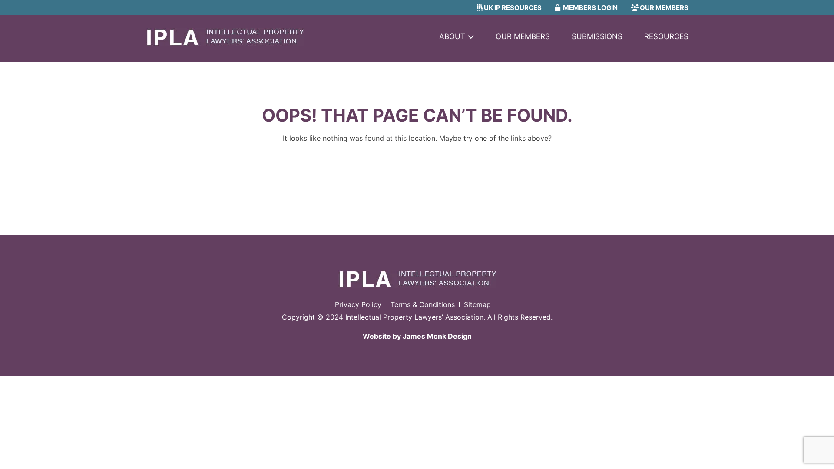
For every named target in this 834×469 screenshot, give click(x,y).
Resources (666, 36)
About (452, 36)
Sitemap (477, 304)
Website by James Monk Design (417, 336)
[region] (112, 406)
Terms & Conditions (423, 304)
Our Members (523, 36)
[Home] (225, 43)
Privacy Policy (358, 304)
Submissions (597, 36)
